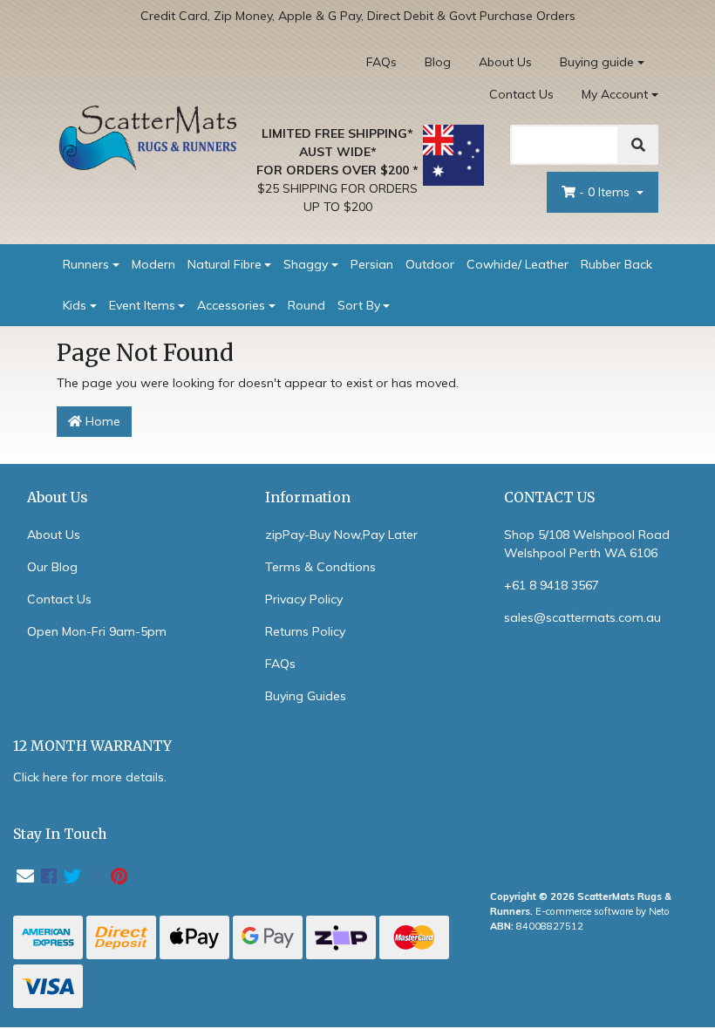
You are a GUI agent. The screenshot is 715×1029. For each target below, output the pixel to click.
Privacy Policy (304, 599)
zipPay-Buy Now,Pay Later (341, 534)
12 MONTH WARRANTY (92, 746)
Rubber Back (616, 264)
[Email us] (25, 876)
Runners (86, 264)
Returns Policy (305, 631)
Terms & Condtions (320, 567)
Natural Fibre (224, 264)
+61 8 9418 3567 (551, 585)
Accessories (231, 305)
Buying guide (597, 62)
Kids (74, 305)
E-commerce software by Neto (602, 911)
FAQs (381, 62)
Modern (153, 264)
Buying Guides (305, 696)
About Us (505, 62)
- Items (606, 192)
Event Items (142, 305)
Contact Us (521, 94)
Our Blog (52, 567)
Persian (372, 264)
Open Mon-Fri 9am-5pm (97, 631)
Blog (438, 62)
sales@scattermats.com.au (582, 617)
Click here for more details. (90, 777)
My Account (615, 94)
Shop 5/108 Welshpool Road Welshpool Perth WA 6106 (587, 544)
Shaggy (305, 264)
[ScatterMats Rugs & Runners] (148, 137)
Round (306, 305)
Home (101, 421)
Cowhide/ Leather (517, 264)
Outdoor (429, 264)
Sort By (358, 305)
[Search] (638, 145)
